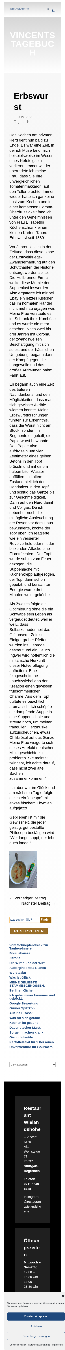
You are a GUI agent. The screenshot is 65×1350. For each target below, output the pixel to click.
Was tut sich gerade (24, 1018)
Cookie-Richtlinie (18, 1345)
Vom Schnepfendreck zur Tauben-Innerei (28, 946)
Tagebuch (21, 122)
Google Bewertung (23, 1003)
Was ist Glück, (20, 977)
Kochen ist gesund (23, 1023)
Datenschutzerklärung (39, 1345)
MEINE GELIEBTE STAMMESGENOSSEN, (27, 984)
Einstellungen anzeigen (36, 1336)
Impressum (57, 1345)
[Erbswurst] (23, 886)
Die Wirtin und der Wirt (27, 963)
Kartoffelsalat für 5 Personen (31, 1042)
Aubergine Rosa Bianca (27, 968)
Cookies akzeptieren (36, 1316)
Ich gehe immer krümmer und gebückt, (32, 997)
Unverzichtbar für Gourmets (31, 1047)
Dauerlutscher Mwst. (25, 1027)
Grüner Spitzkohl (22, 1008)
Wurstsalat (17, 972)
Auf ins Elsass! (21, 1013)
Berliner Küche (20, 990)
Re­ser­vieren (29, 931)
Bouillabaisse (19, 953)
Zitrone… (16, 958)
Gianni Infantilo (21, 1037)
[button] (63, 1296)
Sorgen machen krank (26, 1032)
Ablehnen (36, 1326)
